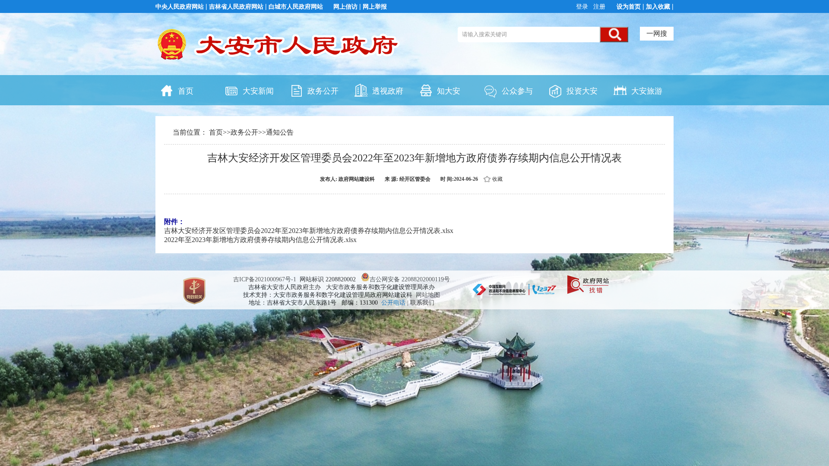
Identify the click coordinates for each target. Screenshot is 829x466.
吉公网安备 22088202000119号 (410, 279)
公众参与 (517, 91)
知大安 (448, 91)
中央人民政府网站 (179, 6)
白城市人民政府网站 (296, 6)
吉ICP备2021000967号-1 (264, 279)
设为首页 (629, 6)
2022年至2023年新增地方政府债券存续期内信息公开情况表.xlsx (260, 239)
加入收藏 (658, 6)
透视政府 (387, 91)
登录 (583, 6)
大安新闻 (258, 91)
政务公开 (323, 91)
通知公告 (280, 132)
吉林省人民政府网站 (236, 6)
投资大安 (582, 91)
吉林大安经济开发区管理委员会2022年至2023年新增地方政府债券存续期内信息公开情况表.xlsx (308, 230)
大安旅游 (646, 91)
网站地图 (428, 295)
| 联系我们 (420, 302)
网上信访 (345, 6)
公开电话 (394, 302)
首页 (185, 91)
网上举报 (375, 6)
